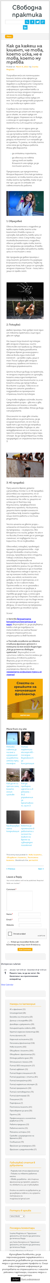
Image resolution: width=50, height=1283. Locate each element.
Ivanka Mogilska (17, 1233)
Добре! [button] (16, 1279)
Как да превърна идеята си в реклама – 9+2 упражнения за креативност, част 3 (27, 794)
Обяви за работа (18, 1179)
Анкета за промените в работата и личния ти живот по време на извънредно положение (27, 835)
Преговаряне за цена (19, 1111)
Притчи (13, 1114)
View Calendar (7, 984)
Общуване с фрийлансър (21, 1054)
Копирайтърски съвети (20, 1028)
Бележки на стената (19, 1017)
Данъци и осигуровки (19, 1020)
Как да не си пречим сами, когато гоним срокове (12, 789)
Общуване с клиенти (16, 857)
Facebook (32, 22)
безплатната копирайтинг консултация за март (21, 622)
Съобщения (15, 1142)
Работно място (17, 1128)
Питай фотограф (18, 1096)
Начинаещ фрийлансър (20, 1043)
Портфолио (15, 1103)
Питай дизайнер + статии (22, 1077)
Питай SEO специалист (20, 1066)
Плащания (14, 1099)
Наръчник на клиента (19, 1039)
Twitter (37, 22)
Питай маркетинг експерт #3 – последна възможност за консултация (27, 755)
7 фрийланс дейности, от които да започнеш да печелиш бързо (25, 1235)
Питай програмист (19, 1088)
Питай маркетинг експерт (22, 1084)
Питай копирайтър (19, 1080)
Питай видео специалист (21, 1073)
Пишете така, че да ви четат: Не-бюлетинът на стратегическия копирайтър (25, 976)
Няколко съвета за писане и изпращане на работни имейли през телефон (12, 755)
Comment (11, 889)
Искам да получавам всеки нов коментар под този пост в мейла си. (23, 943)
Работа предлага (17, 1124)
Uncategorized (16, 1013)
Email (9, 919)
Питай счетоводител (20, 1092)
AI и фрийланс (16, 1009)
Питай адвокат (17, 1069)
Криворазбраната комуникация (12, 828)
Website (10, 925)
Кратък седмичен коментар (22, 1032)
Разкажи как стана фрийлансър (25, 1171)
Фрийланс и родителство (21, 1149)
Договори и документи (20, 1024)
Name (9, 914)
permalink (33, 860)
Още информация (30, 1279)
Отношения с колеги (19, 1062)
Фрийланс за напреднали (21, 1146)
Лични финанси (16, 1035)
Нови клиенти (35, 855)
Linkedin (25, 27)
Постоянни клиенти (19, 1107)
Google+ (42, 22)
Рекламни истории (18, 1132)
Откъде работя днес (19, 1058)
